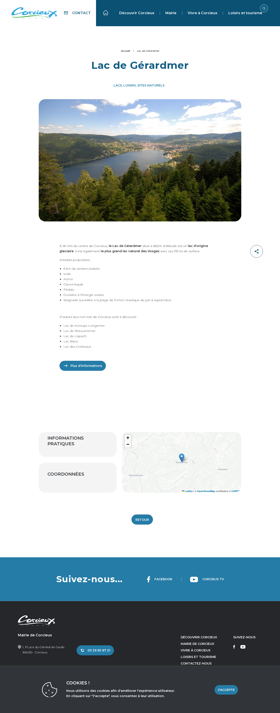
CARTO (235, 491)
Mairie (171, 13)
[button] (181, 457)
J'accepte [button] (226, 690)
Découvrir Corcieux (136, 13)
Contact (81, 13)
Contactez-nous (196, 663)
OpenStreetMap (206, 491)
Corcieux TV (212, 579)
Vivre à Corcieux (202, 13)
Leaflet (188, 491)
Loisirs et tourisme (245, 13)
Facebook (163, 579)
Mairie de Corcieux (197, 644)
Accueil (125, 50)
